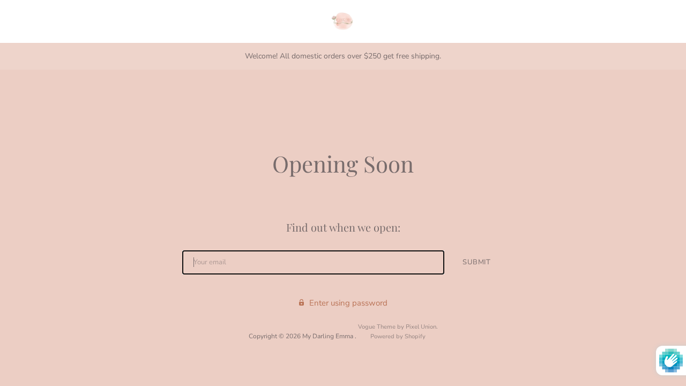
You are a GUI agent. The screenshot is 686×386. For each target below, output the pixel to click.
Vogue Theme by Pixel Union (397, 327)
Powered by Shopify (398, 336)
